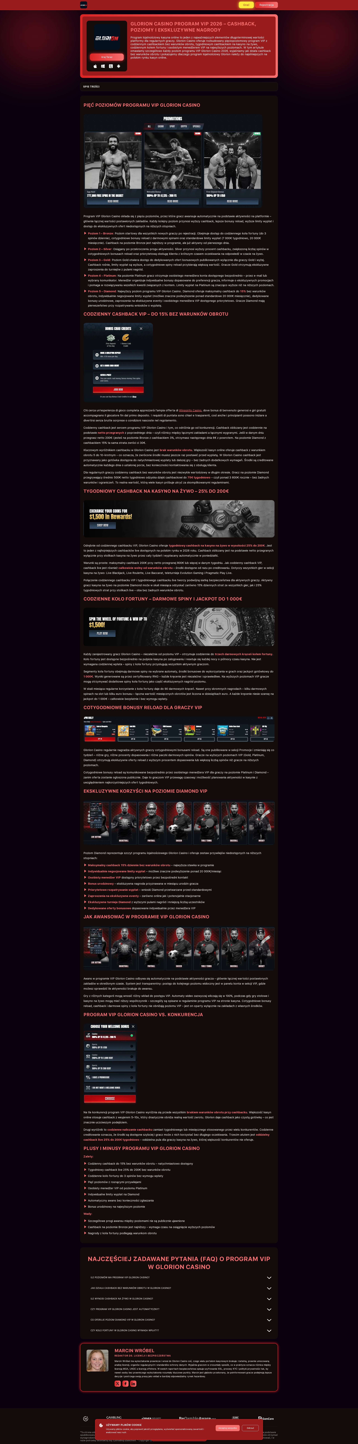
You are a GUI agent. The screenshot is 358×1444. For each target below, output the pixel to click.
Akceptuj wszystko (227, 1428)
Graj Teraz (106, 57)
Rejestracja (266, 5)
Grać (246, 5)
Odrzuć (250, 1428)
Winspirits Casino (190, 410)
